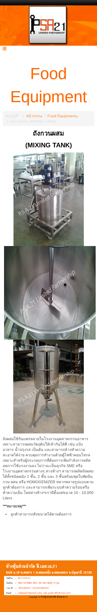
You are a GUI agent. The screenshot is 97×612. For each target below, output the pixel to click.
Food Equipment (61, 116)
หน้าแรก (33, 116)
